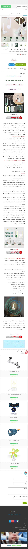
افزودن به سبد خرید (19, 64)
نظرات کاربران (12, 13)
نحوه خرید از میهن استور (23, 529)
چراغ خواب (22, 344)
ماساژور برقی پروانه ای (13, 417)
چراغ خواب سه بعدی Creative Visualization (14, 394)
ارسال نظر (25, 502)
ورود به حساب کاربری (16, 545)
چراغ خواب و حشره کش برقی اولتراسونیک (12, 342)
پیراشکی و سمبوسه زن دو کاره (14, 440)
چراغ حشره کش (16, 344)
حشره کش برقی (10, 344)
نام (26, 476)
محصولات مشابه (19, 13)
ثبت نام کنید (9, 545)
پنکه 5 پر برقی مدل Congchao (14, 463)
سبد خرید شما (5, 6)
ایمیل (26, 481)
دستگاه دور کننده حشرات (19, 346)
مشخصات (25, 13)
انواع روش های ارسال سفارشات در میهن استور (19, 527)
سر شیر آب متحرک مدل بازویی (14, 371)
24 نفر (10, 64)
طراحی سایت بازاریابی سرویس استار (14, 514)
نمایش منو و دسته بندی (21, 6)
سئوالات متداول (24, 525)
